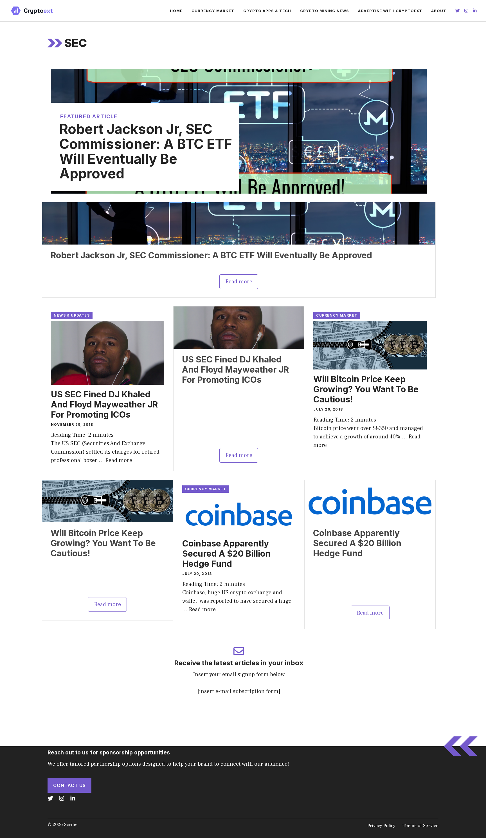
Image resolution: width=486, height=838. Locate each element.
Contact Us (69, 785)
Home (176, 10)
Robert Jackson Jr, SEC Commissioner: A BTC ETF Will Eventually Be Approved (145, 151)
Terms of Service (420, 826)
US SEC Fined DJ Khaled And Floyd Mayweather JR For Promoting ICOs (104, 404)
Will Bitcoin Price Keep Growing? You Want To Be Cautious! (365, 389)
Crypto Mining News (324, 10)
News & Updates (72, 315)
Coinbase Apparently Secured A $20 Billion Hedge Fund (226, 553)
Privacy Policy (381, 826)
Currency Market (213, 10)
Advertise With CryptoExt (390, 10)
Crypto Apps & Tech (267, 10)
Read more (238, 281)
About (438, 10)
